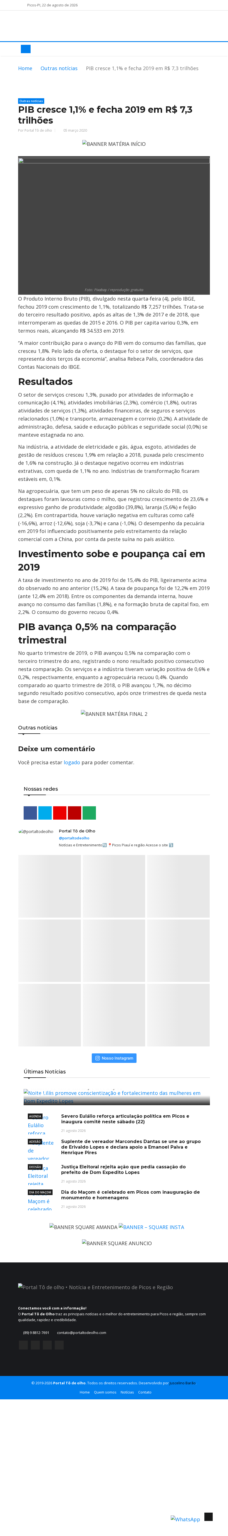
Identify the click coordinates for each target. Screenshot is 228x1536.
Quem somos (105, 1392)
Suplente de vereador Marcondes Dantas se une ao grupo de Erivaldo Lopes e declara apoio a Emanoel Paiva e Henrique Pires (131, 1147)
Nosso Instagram (117, 1058)
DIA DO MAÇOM (40, 1192)
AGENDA (35, 1116)
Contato (145, 1392)
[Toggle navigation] (26, 49)
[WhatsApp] (59, 1345)
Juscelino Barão (183, 1382)
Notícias (127, 1392)
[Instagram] (35, 1345)
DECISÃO (35, 1167)
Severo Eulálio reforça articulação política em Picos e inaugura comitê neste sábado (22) (125, 1119)
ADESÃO (35, 1142)
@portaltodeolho (74, 838)
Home (25, 68)
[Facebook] (23, 1345)
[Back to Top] (208, 1517)
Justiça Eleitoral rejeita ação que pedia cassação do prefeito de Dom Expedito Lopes (123, 1169)
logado (72, 762)
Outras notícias (59, 68)
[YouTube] (47, 1345)
